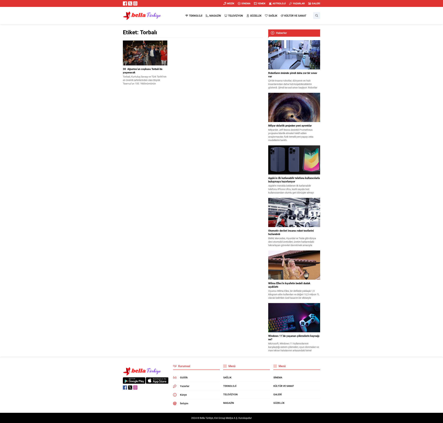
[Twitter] (130, 3)
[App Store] (157, 382)
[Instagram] (135, 3)
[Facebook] (125, 3)
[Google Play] (134, 382)
